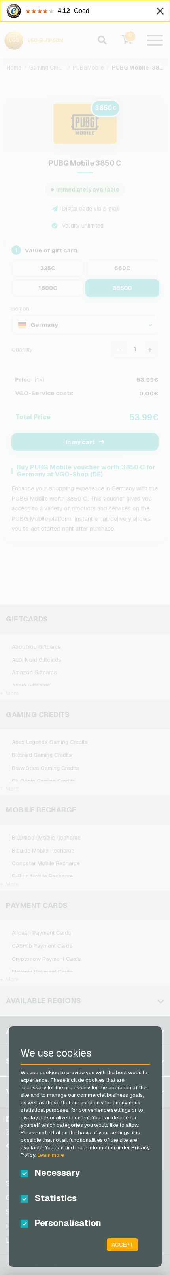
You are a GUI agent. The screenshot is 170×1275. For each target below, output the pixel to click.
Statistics (55, 1197)
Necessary (57, 1172)
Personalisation (67, 1222)
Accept (122, 1244)
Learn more (51, 1155)
